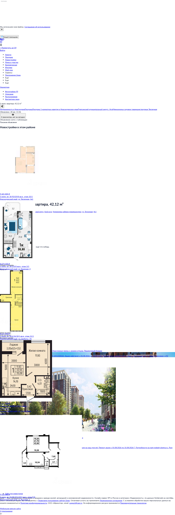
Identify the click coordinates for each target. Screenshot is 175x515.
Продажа (9, 57)
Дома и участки (11, 62)
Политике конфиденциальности (33, 503)
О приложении (6, 511)
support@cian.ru (75, 503)
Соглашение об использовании (37, 27)
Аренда (8, 54)
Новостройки (10, 60)
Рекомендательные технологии (133, 503)
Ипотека (8, 67)
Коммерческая (11, 65)
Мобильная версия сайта (10, 508)
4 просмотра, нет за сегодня (13, 117)
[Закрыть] (2, 29)
